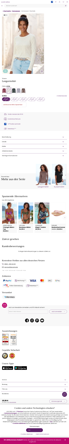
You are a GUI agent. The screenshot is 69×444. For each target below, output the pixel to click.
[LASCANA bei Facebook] (27, 320)
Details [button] (4, 142)
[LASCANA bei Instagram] (32, 320)
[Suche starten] (66, 6)
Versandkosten (12, 402)
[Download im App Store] (7, 368)
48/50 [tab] (41, 99)
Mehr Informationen (42, 434)
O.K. (29, 430)
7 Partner (19, 411)
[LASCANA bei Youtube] (42, 320)
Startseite (7, 11)
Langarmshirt (43, 187)
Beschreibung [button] (6, 137)
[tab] (4, 91)
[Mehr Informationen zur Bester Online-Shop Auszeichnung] (5, 339)
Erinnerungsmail (57, 401)
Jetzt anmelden (56, 312)
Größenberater (62, 96)
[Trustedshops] (5, 356)
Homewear (16, 11)
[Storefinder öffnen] (56, 2)
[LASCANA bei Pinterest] (37, 320)
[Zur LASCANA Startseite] (5, 2)
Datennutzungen (11, 413)
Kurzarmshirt (59, 187)
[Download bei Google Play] (20, 368)
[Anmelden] (59, 2)
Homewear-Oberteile (28, 11)
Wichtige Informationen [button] (9, 156)
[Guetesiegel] (12, 356)
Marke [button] (4, 146)
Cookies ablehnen (19, 423)
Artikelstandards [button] (7, 151)
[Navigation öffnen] (2, 6)
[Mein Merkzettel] (63, 2)
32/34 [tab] (6, 99)
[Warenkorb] (67, 2)
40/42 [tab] (23, 99)
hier (51, 422)
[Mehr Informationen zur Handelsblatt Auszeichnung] (13, 339)
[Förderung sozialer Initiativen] (5, 71)
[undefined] (65, 175)
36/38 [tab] (14, 99)
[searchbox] (34, 6)
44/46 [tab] (32, 99)
